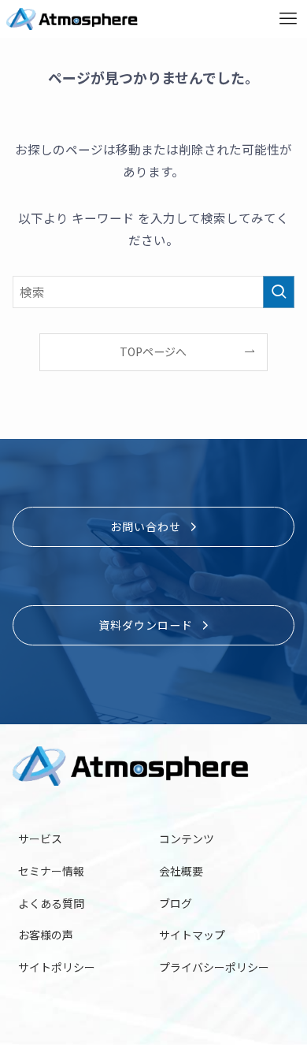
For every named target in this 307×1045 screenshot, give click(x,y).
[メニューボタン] (288, 19)
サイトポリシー (56, 967)
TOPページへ (153, 351)
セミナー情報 (51, 871)
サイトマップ (192, 935)
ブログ (175, 903)
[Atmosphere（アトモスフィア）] (72, 19)
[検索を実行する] (278, 292)
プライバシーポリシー (214, 967)
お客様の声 (45, 935)
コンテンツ (186, 838)
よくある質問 (51, 903)
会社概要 (181, 871)
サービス (40, 838)
